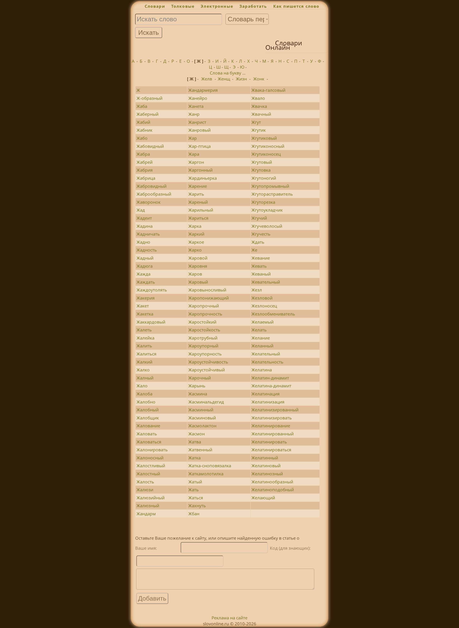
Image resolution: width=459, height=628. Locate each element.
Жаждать (145, 282)
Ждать (257, 242)
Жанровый (199, 130)
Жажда (143, 274)
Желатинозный (267, 474)
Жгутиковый (264, 138)
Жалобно (145, 402)
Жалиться (146, 354)
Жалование (148, 426)
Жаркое (196, 242)
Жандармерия (203, 90)
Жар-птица (199, 146)
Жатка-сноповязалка (209, 466)
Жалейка (145, 338)
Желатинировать (269, 442)
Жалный (144, 378)
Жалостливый (150, 466)
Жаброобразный (153, 194)
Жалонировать (152, 450)
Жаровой (197, 258)
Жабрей (144, 162)
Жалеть (144, 330)
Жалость (145, 482)
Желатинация (265, 394)
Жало (142, 386)
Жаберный (147, 114)
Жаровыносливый (207, 290)
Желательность (267, 362)
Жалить (144, 346)
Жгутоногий (263, 178)
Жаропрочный (203, 306)
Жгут (256, 122)
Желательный (265, 354)
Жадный (144, 258)
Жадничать (148, 234)
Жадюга (144, 266)
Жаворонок (148, 202)
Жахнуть (197, 505)
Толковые (183, 6)
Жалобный (147, 410)
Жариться (198, 218)
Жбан (193, 514)
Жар (192, 138)
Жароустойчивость (208, 362)
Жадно (143, 242)
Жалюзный (147, 505)
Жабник (144, 130)
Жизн (241, 79)
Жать (193, 490)
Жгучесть (260, 234)
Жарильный (200, 210)
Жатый (195, 482)
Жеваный (261, 274)
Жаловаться (148, 442)
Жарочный (199, 378)
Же (254, 250)
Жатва (194, 442)
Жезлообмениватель (273, 314)
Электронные (217, 6)
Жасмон (196, 434)
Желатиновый (266, 466)
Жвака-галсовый (268, 90)
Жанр (194, 114)
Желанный (262, 346)
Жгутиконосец (266, 154)
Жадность (146, 250)
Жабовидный (150, 146)
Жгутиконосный (267, 146)
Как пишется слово (296, 6)
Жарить (196, 194)
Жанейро (197, 98)
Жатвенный (200, 450)
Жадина (144, 226)
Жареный (198, 202)
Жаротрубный (202, 338)
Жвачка (259, 106)
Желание (260, 338)
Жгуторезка (263, 202)
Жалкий (144, 362)
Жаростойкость (204, 330)
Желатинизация (267, 402)
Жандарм (146, 514)
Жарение (197, 186)
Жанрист (197, 122)
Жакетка (144, 314)
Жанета (196, 106)
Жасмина (197, 394)
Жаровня (197, 266)
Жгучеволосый (266, 226)
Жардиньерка (202, 178)
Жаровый (198, 282)
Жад (140, 210)
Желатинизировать (271, 418)
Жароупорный (203, 346)
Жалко (143, 370)
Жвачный (261, 114)
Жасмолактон (202, 426)
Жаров (195, 274)
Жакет (142, 306)
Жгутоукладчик (267, 210)
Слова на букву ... (227, 73)
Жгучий (259, 218)
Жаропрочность (205, 314)
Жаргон (196, 162)
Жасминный (200, 410)
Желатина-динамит (271, 386)
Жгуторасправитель (272, 194)
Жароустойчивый (206, 370)
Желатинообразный (272, 482)
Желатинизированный (275, 410)
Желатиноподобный (272, 490)
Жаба (141, 106)
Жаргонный (200, 170)
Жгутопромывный (270, 186)
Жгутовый (261, 162)
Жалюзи (144, 490)
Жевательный (265, 282)
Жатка (194, 458)
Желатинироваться (271, 450)
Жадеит (144, 218)
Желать (259, 330)
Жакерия (145, 298)
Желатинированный (272, 434)
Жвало (258, 98)
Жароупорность (205, 354)
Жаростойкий (202, 322)
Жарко (195, 250)
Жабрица (145, 178)
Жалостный (148, 474)
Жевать (259, 266)
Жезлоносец (264, 306)
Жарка (194, 226)
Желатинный (264, 458)
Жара (193, 154)
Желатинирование (270, 426)
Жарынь (196, 386)
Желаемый (262, 322)
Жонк (258, 79)
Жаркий (196, 234)
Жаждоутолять (151, 290)
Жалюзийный (150, 498)
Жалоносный (150, 458)
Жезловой (262, 298)
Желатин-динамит (270, 378)
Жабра (143, 154)
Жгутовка (261, 170)
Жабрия (144, 170)
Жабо (142, 138)
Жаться (195, 498)
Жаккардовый (150, 322)
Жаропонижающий (208, 298)
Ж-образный (149, 98)
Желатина (261, 370)
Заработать (253, 6)
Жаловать (146, 434)
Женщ (224, 79)
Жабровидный (151, 186)
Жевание (260, 258)
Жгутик (258, 130)
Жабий (143, 122)
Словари (155, 6)
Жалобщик (147, 418)
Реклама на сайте (229, 618)
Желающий (263, 498)
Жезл (256, 290)
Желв (206, 79)
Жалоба (144, 394)
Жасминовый (202, 418)
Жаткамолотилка (205, 474)
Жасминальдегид (206, 402)
